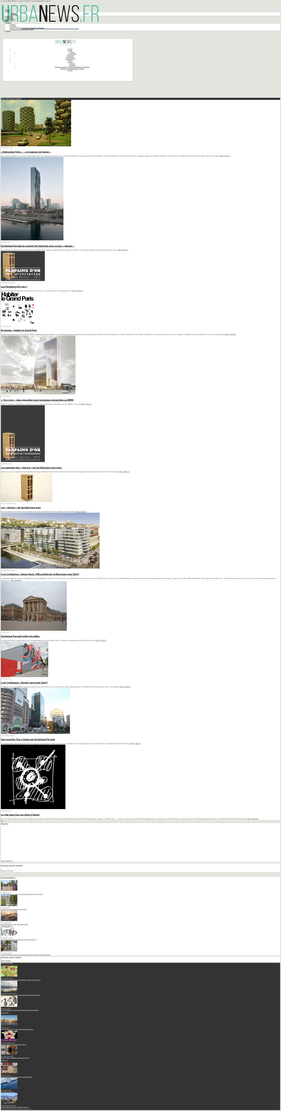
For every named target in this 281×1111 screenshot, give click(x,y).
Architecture (9, 18)
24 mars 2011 (6, 679)
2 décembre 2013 (8, 282)
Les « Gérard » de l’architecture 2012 (21, 507)
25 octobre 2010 (7, 735)
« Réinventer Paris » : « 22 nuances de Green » (26, 152)
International (14, 15)
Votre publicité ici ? (7, 861)
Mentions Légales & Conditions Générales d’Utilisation (27, 28)
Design (7, 21)
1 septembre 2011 (8, 570)
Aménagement (10, 20)
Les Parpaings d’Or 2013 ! (14, 286)
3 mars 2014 (6, 242)
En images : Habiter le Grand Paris (19, 330)
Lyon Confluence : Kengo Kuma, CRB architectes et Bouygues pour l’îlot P (40, 574)
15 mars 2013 (6, 396)
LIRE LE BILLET (224, 156)
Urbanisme (9, 16)
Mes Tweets (6, 961)
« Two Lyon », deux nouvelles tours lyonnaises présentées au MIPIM (37, 400)
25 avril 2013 (6, 326)
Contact (7, 31)
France (12, 13)
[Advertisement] (140, 90)
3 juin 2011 (5, 632)
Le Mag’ (7, 11)
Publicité (12, 24)
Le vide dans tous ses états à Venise (20, 814)
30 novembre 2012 (8, 503)
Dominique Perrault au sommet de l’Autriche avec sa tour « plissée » (37, 246)
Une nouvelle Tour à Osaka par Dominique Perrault (28, 739)
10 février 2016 (7, 148)
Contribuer (13, 26)
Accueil (7, 10)
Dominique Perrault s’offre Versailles (20, 636)
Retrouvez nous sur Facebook (12, 865)
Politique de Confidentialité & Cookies (22, 29)
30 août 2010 (6, 811)
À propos (8, 23)
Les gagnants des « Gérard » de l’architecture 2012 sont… (31, 467)
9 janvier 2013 (6, 463)
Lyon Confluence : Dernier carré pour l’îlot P (24, 682)
